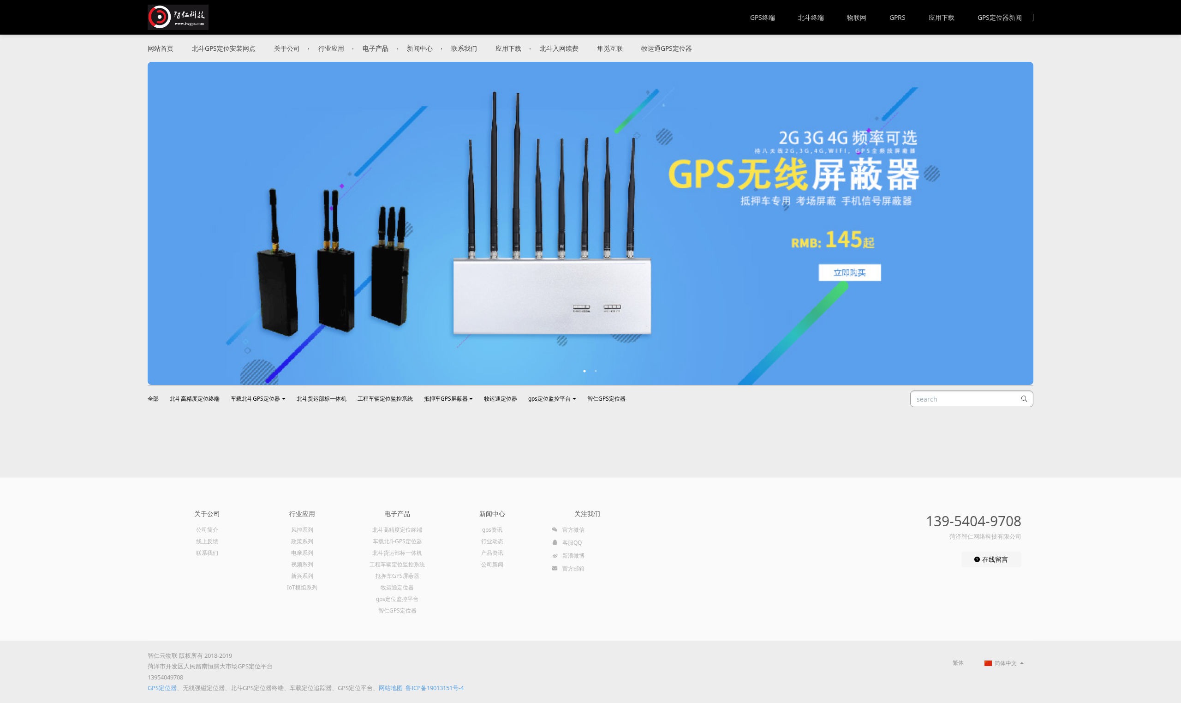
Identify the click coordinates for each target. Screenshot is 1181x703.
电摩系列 (302, 553)
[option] (590, 223)
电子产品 (375, 48)
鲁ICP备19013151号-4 (435, 688)
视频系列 (302, 564)
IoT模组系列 (302, 587)
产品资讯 (492, 553)
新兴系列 (302, 576)
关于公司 (287, 48)
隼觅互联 (610, 48)
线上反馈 (207, 541)
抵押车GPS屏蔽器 (446, 399)
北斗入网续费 (559, 48)
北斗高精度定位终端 (195, 399)
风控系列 (302, 530)
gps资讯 (492, 530)
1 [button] (585, 371)
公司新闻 (492, 564)
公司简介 (207, 530)
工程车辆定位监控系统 (385, 399)
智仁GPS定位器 (606, 399)
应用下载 (941, 17)
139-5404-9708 (973, 520)
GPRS (897, 17)
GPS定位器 (162, 688)
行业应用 (331, 48)
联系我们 (464, 48)
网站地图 (391, 688)
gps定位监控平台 (549, 399)
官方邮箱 (573, 568)
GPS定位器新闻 (1000, 17)
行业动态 (492, 541)
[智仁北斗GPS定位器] (178, 17)
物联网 (856, 17)
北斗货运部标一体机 (321, 399)
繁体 (958, 663)
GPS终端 (762, 17)
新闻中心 (420, 48)
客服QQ (571, 543)
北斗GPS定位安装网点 (224, 48)
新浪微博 (573, 555)
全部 (153, 399)
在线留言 (994, 559)
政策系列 (302, 541)
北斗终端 (811, 17)
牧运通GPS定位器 (666, 48)
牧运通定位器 (500, 399)
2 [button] (596, 371)
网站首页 (160, 48)
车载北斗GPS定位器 (255, 399)
